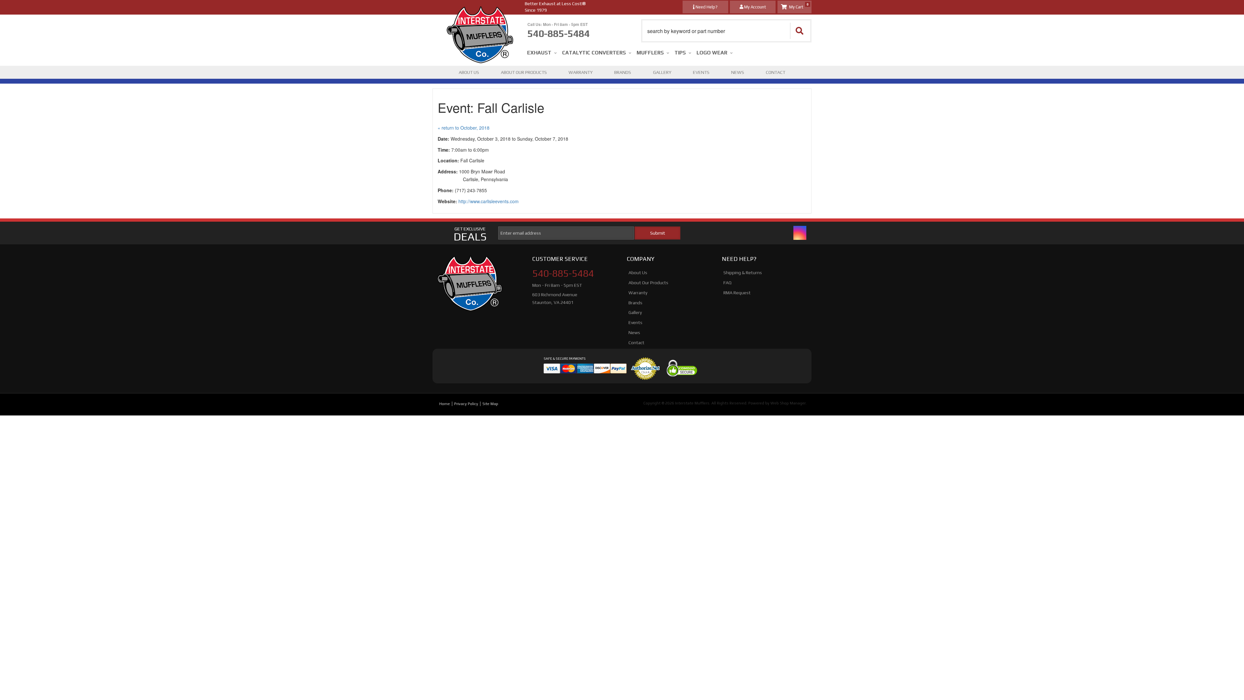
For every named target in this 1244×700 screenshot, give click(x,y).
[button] (726, 31)
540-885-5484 (563, 273)
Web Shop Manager (788, 403)
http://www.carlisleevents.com (488, 201)
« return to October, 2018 (464, 127)
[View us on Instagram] (799, 233)
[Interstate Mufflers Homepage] (479, 13)
